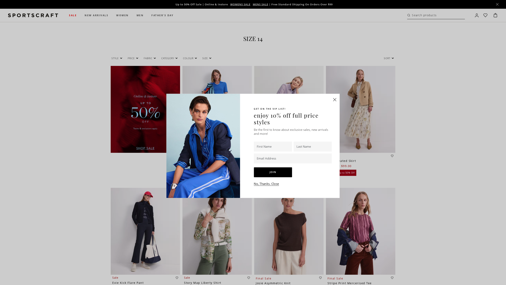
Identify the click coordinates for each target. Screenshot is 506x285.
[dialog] (253, 142)
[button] (335, 100)
